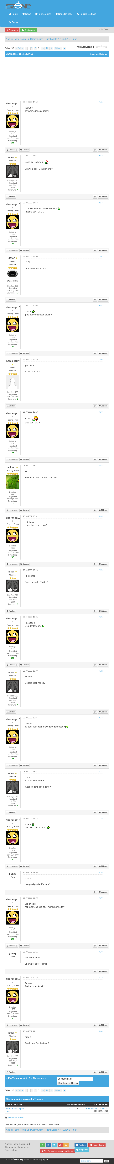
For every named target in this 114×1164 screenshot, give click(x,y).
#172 (100, 671)
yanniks (105, 1108)
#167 (100, 412)
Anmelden (13, 30)
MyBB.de (28, 1160)
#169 (100, 516)
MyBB (45, 1160)
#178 (100, 952)
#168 (100, 466)
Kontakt (82, 1145)
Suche (14, 22)
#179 (100, 978)
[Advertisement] (57, 80)
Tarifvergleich (44, 14)
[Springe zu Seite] (64, 48)
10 (43, 48)
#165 (100, 306)
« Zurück (19, 48)
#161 (100, 102)
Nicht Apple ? (52, 39)
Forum (14, 14)
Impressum (23, 1147)
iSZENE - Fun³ (69, 39)
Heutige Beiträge (87, 14)
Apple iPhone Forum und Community (24, 39)
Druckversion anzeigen (16, 1117)
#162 (100, 156)
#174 (100, 772)
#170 (100, 570)
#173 (100, 718)
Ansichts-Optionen (99, 54)
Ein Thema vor (36, 1078)
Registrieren (29, 30)
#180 (100, 1031)
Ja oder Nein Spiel (15, 1108)
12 (51, 48)
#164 (100, 257)
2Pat (8, 1111)
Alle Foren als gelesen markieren (58, 1151)
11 (47, 48)
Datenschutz (11, 1150)
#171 (100, 617)
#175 (100, 819)
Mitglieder (83, 1150)
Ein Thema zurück (17, 1078)
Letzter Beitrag (91, 1108)
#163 (100, 203)
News (28, 14)
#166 (100, 360)
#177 (100, 898)
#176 (100, 872)
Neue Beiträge (65, 14)
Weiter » (58, 48)
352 (70, 1108)
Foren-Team (98, 1145)
